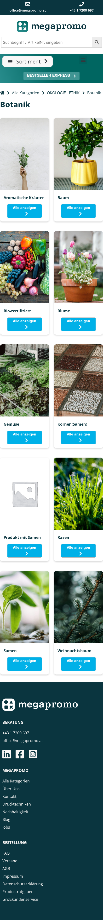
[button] (27, 61)
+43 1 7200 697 (82, 10)
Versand (9, 860)
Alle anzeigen (24, 208)
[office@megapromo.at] (27, 4)
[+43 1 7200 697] (81, 4)
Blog (6, 819)
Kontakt (9, 796)
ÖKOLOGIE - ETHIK (63, 92)
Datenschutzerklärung (22, 884)
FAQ (6, 853)
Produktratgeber (17, 891)
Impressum (12, 876)
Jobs (6, 827)
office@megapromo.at (28, 10)
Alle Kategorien (25, 92)
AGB (6, 868)
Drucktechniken (16, 804)
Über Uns (11, 788)
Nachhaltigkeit (15, 811)
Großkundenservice (20, 899)
